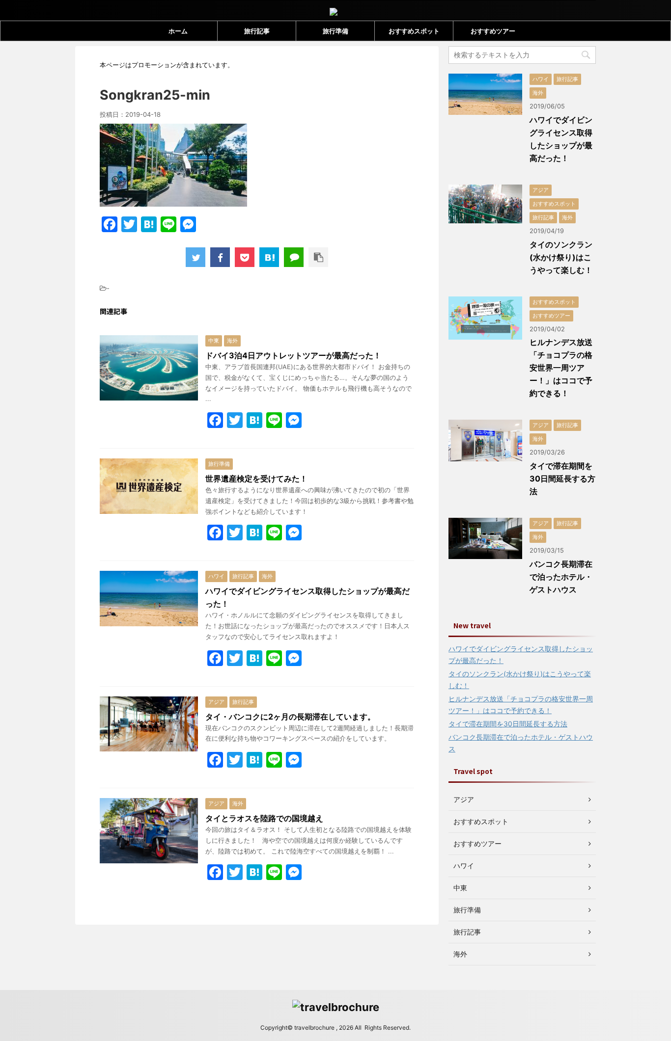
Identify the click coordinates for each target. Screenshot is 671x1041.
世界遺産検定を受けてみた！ (256, 478)
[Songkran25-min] (269, 257)
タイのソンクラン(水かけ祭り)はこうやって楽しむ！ (561, 257)
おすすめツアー (493, 31)
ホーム (178, 31)
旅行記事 (257, 31)
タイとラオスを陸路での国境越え (264, 818)
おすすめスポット (414, 31)
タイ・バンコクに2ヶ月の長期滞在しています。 (290, 716)
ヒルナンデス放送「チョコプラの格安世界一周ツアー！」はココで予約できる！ (561, 367)
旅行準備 (335, 31)
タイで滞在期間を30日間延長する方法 (562, 478)
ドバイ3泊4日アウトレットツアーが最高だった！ (293, 355)
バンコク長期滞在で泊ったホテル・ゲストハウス (561, 576)
